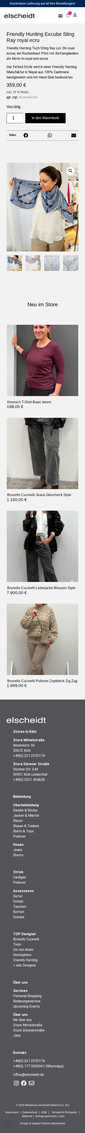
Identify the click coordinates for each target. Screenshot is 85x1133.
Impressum (12, 1112)
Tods (17, 944)
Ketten (18, 912)
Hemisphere (22, 955)
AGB (44, 1112)
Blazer (18, 821)
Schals (18, 901)
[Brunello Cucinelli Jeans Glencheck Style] (42, 487)
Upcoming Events (26, 1006)
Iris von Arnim (23, 950)
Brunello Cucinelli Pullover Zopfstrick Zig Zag (42, 681)
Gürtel (17, 896)
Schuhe (18, 917)
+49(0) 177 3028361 (29, 1066)
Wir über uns (22, 1020)
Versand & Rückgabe (64, 1112)
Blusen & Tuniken (26, 826)
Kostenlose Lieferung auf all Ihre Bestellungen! (42, 3)
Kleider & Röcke (25, 810)
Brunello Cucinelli (26, 939)
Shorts (18, 855)
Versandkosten (28, 97)
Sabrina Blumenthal (53, 1123)
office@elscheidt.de (28, 1075)
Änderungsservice (27, 1001)
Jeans (17, 850)
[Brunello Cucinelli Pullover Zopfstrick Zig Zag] (42, 673)
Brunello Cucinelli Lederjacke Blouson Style (41, 588)
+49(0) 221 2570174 (29, 756)
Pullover (19, 836)
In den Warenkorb (45, 118)
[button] (60, 15)
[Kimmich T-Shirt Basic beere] (42, 394)
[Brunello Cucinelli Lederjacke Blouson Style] (42, 580)
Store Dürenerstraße (29, 1030)
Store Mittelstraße (27, 1025)
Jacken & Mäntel (26, 815)
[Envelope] (31, 1083)
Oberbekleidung (26, 805)
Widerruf (27, 1116)
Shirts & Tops (23, 831)
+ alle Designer (24, 965)
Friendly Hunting (25, 960)
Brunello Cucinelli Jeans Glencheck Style (39, 495)
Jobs (17, 1035)
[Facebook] (24, 1083)
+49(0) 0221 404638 (29, 780)
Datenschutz (29, 1112)
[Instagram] (16, 1083)
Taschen (19, 907)
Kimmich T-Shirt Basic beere (29, 402)
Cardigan (19, 877)
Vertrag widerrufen (46, 1116)
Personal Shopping (27, 996)
